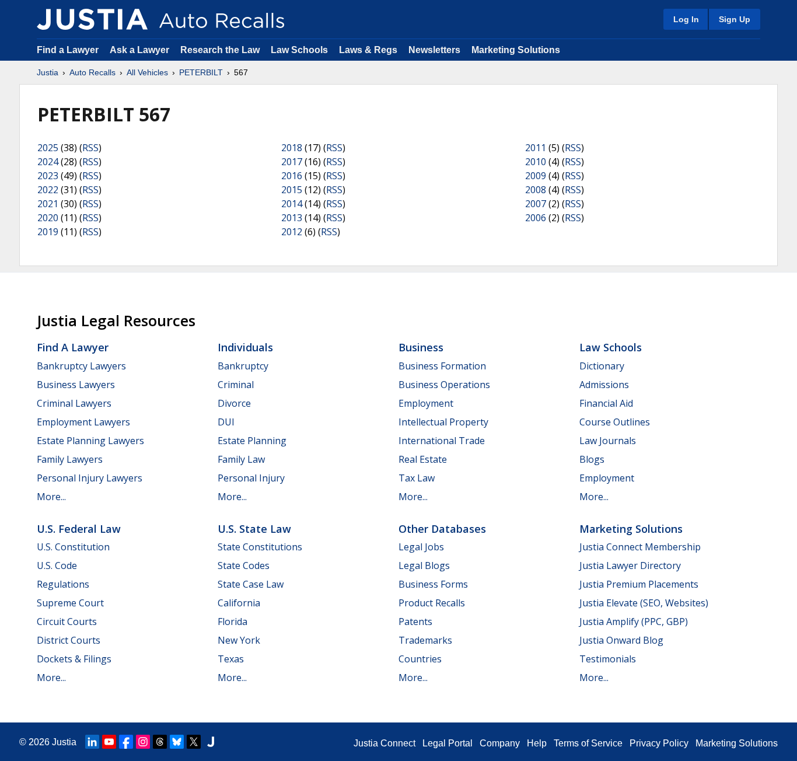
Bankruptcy (243, 365)
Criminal (236, 384)
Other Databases (442, 529)
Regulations (63, 584)
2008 (535, 189)
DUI (226, 422)
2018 (291, 147)
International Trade (441, 440)
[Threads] (160, 742)
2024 (47, 161)
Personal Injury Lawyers (89, 478)
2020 (47, 217)
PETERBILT (201, 72)
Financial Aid (606, 403)
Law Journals (607, 440)
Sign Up (734, 19)
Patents (415, 621)
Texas (231, 658)
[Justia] (92, 19)
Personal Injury (251, 478)
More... (51, 496)
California (239, 602)
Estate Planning (252, 440)
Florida (232, 621)
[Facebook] (126, 742)
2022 (47, 189)
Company (500, 743)
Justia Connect (384, 743)
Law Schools (299, 50)
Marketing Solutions (515, 50)
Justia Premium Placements (638, 584)
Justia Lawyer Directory (630, 565)
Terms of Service (588, 743)
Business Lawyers (76, 384)
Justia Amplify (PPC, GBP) (633, 621)
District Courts (68, 640)
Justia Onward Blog (621, 640)
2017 (291, 161)
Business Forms (433, 584)
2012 (291, 231)
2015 (291, 189)
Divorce (234, 403)
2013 (291, 217)
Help (537, 743)
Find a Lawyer (68, 50)
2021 (47, 203)
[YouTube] (109, 742)
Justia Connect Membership (640, 546)
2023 (47, 175)
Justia (47, 72)
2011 (535, 147)
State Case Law (251, 584)
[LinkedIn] (92, 742)
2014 (291, 203)
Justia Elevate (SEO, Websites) (643, 602)
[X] (194, 742)
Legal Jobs (421, 546)
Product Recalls (431, 602)
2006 (535, 217)
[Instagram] (143, 742)
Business (420, 347)
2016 (291, 175)
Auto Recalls (92, 72)
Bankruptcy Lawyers (81, 365)
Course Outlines (614, 422)
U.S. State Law (254, 529)
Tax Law (416, 478)
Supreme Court (70, 602)
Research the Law (220, 50)
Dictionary (601, 365)
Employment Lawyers (83, 422)
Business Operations (444, 384)
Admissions (604, 384)
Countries (420, 658)
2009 (535, 175)
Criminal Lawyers (74, 403)
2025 (47, 147)
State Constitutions (260, 546)
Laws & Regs (368, 50)
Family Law (241, 459)
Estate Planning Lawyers (90, 440)
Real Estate (422, 459)
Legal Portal (447, 743)
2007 (535, 203)
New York (239, 640)
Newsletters (434, 50)
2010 (535, 161)
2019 (47, 231)
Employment (425, 403)
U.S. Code (57, 565)
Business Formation (442, 365)
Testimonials (607, 658)
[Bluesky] (177, 742)
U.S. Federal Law (79, 529)
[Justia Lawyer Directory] (211, 742)
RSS (90, 147)
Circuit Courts (67, 621)
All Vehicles (147, 72)
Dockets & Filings (74, 658)
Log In (686, 19)
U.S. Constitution (73, 546)
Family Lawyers (70, 459)
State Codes (244, 565)
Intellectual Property (443, 422)
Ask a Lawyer (141, 50)
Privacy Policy (659, 743)
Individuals (245, 347)
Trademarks (425, 640)
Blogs (591, 459)
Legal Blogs (424, 565)
